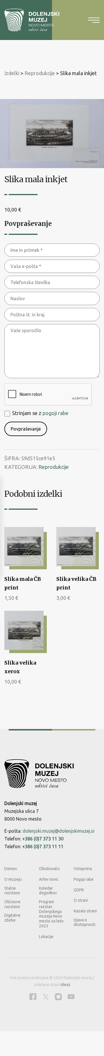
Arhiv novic (49, 879)
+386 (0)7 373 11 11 (43, 846)
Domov (10, 868)
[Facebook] (32, 996)
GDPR (79, 890)
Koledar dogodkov (48, 890)
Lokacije (46, 936)
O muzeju (13, 879)
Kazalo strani (85, 911)
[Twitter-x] (45, 996)
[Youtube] (71, 996)
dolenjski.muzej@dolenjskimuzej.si (58, 831)
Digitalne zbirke (12, 917)
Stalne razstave (12, 890)
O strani (81, 900)
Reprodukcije (53, 467)
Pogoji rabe (84, 879)
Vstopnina (83, 868)
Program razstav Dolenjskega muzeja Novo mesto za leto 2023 (51, 913)
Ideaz (65, 984)
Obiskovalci (49, 868)
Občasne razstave (12, 904)
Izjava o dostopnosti (84, 922)
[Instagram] (58, 996)
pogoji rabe (55, 413)
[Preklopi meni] (94, 20)
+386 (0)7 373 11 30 (43, 838)
